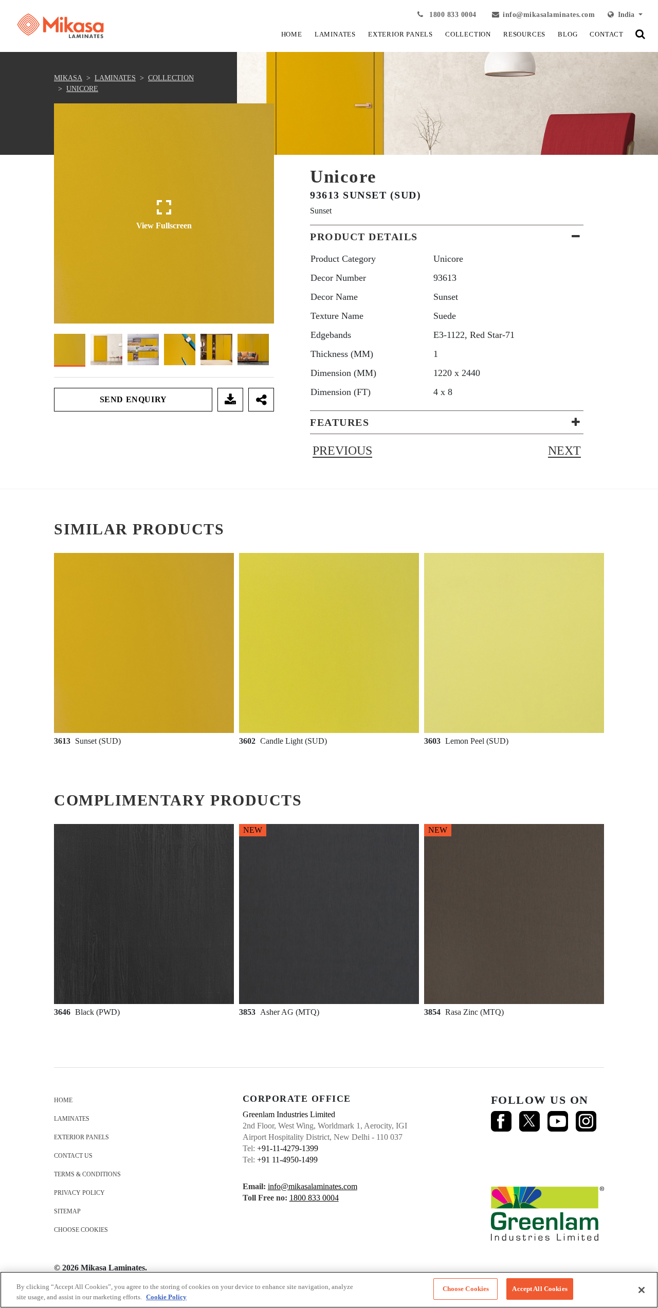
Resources (524, 34)
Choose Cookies (81, 1229)
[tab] (446, 236)
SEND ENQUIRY (133, 399)
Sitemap (67, 1211)
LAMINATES (335, 34)
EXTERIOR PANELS (400, 34)
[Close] (641, 1290)
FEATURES (339, 422)
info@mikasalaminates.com (549, 15)
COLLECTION (468, 34)
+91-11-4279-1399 (287, 1148)
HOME (291, 34)
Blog (567, 34)
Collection (171, 78)
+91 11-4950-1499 (287, 1159)
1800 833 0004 (452, 15)
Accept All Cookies (539, 1289)
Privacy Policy (79, 1192)
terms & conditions (87, 1174)
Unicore (82, 89)
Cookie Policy (166, 1297)
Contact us (73, 1155)
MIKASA (68, 78)
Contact (607, 34)
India (625, 15)
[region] (329, 1289)
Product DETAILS (364, 236)
